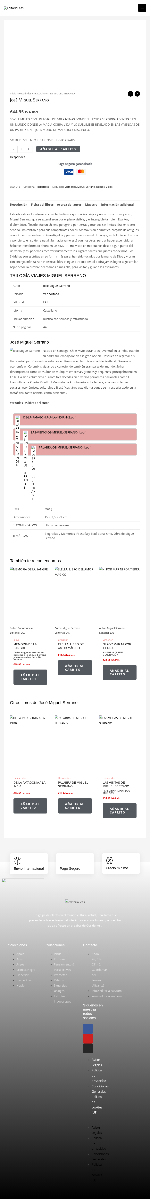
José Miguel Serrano (29, 99)
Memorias (70, 186)
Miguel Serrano (86, 186)
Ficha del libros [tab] (42, 204)
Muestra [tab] (91, 204)
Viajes (109, 186)
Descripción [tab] (18, 204)
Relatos (100, 186)
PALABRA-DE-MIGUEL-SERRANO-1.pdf (64, 447)
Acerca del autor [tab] (69, 204)
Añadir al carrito (58, 149)
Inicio (13, 93)
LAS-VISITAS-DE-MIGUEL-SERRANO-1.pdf (58, 432)
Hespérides (24, 93)
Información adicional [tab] (117, 204)
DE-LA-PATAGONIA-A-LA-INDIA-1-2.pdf (49, 417)
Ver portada (51, 294)
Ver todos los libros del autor (29, 403)
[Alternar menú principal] (142, 8)
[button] (93, 1122)
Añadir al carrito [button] (30, 677)
